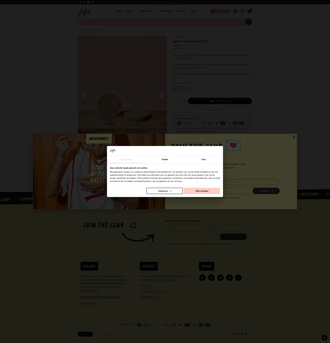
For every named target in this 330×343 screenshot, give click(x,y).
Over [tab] (203, 159)
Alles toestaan (202, 191)
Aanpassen (163, 191)
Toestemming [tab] (126, 159)
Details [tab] (165, 159)
